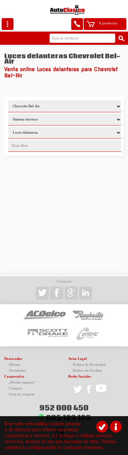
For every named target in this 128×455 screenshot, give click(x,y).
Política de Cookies (87, 370)
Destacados (13, 359)
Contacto (15, 388)
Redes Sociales (79, 376)
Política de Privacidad (89, 364)
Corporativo (14, 376)
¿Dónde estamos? (22, 382)
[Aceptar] (102, 427)
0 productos (108, 23)
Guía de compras (21, 394)
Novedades (17, 370)
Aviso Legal (77, 359)
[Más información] (116, 427)
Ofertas (14, 364)
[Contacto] (77, 24)
